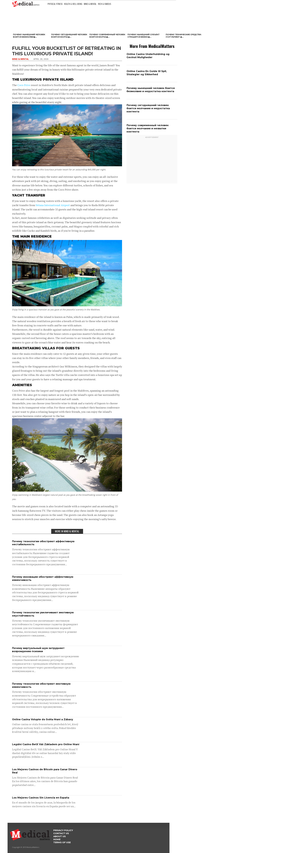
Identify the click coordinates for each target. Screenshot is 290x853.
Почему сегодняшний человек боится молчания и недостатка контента (148, 108)
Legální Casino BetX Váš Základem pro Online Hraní (45, 744)
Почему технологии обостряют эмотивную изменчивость (41, 685)
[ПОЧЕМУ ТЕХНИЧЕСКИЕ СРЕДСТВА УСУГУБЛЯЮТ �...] (184, 22)
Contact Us (61, 833)
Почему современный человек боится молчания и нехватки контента (148, 128)
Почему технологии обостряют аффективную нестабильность (43, 543)
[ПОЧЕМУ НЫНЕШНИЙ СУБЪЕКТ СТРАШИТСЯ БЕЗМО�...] (146, 22)
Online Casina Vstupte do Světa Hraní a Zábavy (42, 719)
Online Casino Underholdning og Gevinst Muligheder (148, 56)
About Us (59, 836)
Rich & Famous (104, 3)
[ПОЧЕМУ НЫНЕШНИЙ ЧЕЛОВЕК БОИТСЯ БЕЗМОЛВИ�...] (31, 22)
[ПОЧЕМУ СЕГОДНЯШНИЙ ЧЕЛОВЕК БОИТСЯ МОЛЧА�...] (69, 22)
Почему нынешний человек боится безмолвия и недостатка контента (151, 90)
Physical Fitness (55, 3)
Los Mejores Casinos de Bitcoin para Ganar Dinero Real (44, 771)
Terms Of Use (62, 842)
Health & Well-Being (73, 3)
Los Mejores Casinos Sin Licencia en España (40, 797)
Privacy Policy (63, 830)
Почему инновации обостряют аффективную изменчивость (42, 578)
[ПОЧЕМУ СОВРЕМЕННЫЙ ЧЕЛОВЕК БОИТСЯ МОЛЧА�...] (108, 22)
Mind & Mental (90, 3)
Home (56, 839)
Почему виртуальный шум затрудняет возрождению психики (38, 650)
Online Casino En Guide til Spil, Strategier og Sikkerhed (147, 73)
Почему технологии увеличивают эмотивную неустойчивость (43, 614)
